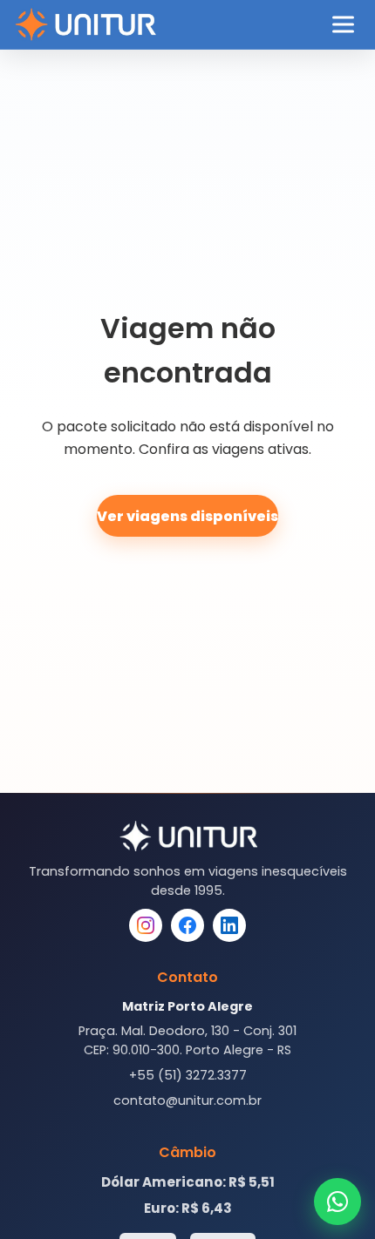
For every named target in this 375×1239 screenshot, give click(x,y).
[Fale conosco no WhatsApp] (337, 1201)
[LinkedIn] (229, 925)
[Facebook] (187, 925)
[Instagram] (145, 925)
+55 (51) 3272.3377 (188, 1075)
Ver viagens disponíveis (187, 516)
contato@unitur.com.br (187, 1100)
